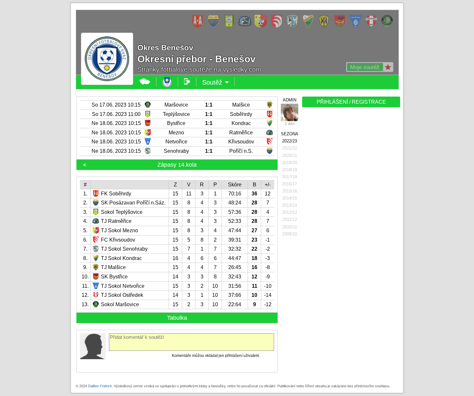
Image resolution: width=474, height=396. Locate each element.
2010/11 (289, 226)
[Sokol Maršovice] (389, 26)
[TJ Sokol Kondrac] (310, 26)
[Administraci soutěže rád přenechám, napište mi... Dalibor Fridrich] (289, 112)
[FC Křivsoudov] (278, 26)
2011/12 (289, 219)
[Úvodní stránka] (167, 82)
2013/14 (289, 205)
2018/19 (289, 169)
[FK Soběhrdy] (199, 26)
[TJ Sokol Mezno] (262, 26)
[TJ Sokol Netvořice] (357, 26)
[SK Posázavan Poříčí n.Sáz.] (215, 26)
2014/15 (289, 198)
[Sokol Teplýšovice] (231, 26)
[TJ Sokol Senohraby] (294, 26)
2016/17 (289, 184)
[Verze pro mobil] (187, 82)
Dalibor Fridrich (100, 386)
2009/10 (289, 234)
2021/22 (289, 148)
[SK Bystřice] (341, 26)
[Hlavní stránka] (144, 82)
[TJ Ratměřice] (246, 26)
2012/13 (289, 212)
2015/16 (289, 191)
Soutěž (218, 83)
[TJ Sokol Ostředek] (373, 26)
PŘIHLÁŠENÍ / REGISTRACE (351, 102)
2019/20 (289, 162)
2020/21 (289, 155)
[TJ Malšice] (325, 26)
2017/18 (289, 176)
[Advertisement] (350, 210)
